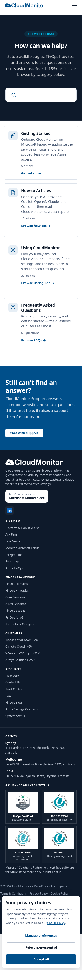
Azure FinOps (14, 568)
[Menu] (75, 5)
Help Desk (12, 676)
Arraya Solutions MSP (20, 660)
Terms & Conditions (13, 893)
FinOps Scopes (15, 611)
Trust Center (13, 689)
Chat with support (24, 433)
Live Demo (12, 541)
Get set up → (31, 173)
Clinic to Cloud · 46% (19, 646)
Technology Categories (20, 624)
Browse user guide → (37, 283)
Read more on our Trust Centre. (40, 872)
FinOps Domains (16, 584)
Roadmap (12, 561)
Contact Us (12, 682)
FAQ (8, 696)
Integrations (13, 555)
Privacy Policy (38, 893)
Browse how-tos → (36, 225)
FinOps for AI (14, 617)
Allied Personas (15, 604)
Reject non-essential (41, 947)
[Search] (41, 95)
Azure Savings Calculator (22, 709)
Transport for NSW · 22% (21, 640)
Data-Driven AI (44, 886)
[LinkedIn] (9, 510)
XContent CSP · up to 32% (22, 653)
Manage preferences (41, 935)
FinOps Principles (17, 590)
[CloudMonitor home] (25, 5)
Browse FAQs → (33, 340)
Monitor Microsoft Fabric (22, 548)
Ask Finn (11, 534)
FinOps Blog (13, 702)
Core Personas (15, 597)
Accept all (41, 959)
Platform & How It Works (22, 528)
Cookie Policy (60, 893)
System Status (15, 716)
